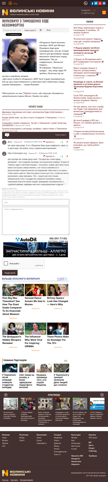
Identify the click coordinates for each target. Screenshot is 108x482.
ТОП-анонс (93, 437)
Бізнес (39, 440)
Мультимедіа (54, 394)
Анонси (92, 434)
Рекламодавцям (26, 480)
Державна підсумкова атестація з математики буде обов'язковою (32, 111)
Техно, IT (57, 454)
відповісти (50, 141)
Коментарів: (30, 30)
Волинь (5, 440)
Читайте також (36, 106)
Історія (74, 449)
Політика (23, 434)
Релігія (56, 449)
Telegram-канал (30, 93)
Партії (21, 440)
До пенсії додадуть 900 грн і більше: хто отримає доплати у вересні (88, 122)
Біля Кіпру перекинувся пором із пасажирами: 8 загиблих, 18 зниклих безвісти (88, 30)
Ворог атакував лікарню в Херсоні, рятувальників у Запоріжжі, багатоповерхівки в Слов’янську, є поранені (87, 71)
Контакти (14, 480)
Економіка (42, 434)
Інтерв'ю (75, 458)
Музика (74, 437)
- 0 (67, 141)
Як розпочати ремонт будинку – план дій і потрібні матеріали (88, 40)
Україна (5, 443)
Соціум (57, 434)
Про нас (5, 480)
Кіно (73, 440)
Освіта (56, 440)
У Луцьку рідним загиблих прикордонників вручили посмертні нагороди (27, 416)
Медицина (58, 437)
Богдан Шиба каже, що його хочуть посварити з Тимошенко (29, 117)
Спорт (92, 448)
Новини (89, 21)
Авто (91, 445)
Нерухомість (42, 443)
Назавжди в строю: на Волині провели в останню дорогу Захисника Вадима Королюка (62, 416)
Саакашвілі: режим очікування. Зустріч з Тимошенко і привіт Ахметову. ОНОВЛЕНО (34, 124)
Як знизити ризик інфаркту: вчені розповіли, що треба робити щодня (88, 145)
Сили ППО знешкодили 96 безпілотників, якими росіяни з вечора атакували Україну (88, 98)
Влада (21, 437)
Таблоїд (93, 450)
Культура (76, 434)
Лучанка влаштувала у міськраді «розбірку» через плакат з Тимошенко (34, 128)
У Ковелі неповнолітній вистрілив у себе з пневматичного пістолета (89, 132)
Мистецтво (75, 446)
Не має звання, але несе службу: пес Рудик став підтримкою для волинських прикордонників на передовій (89, 110)
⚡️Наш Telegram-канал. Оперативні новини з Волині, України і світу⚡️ (96, 415)
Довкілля (57, 443)
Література (75, 443)
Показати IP (18, 142)
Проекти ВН (77, 455)
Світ (3, 446)
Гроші (39, 437)
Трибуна (93, 455)
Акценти (75, 464)
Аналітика (76, 461)
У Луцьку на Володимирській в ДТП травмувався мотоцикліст (87, 60)
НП (90, 442)
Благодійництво (60, 451)
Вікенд (56, 446)
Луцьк (4, 437)
